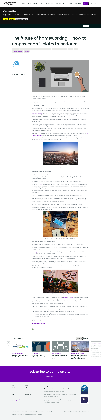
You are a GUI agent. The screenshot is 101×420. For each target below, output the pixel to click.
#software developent (18, 51)
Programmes (49, 3)
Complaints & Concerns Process (51, 402)
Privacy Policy (47, 399)
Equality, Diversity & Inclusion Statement (53, 401)
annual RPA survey (68, 297)
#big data (23, 48)
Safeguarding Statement (69, 401)
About (23, 3)
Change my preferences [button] (21, 19)
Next (8, 345)
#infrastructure (55, 48)
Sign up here (49, 376)
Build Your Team (60, 3)
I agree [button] (5, 19)
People (26, 390)
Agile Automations (68, 101)
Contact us (28, 394)
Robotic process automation (39, 252)
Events (35, 3)
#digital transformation (40, 48)
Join (85, 3)
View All (86, 338)
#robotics (70, 48)
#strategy (26, 51)
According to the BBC (37, 113)
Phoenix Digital (85, 411)
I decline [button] (12, 19)
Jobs (41, 3)
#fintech (49, 48)
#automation (16, 48)
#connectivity (30, 48)
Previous (8, 342)
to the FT (40, 184)
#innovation (63, 48)
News (29, 3)
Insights (70, 3)
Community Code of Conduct (68, 399)
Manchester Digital (10, 3)
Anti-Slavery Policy (55, 399)
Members (78, 3)
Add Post (86, 26)
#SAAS (75, 48)
